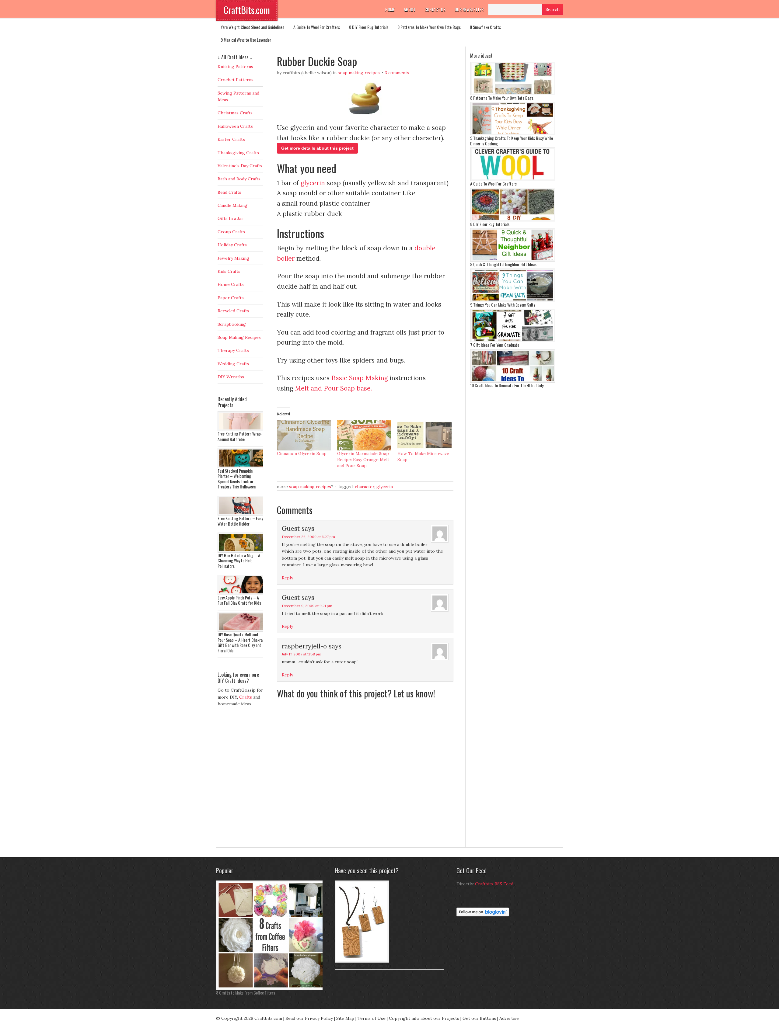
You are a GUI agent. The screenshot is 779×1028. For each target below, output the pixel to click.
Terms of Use (372, 1018)
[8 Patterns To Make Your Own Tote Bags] (512, 93)
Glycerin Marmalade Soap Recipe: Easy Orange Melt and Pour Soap (363, 459)
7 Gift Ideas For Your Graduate (494, 345)
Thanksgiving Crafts (238, 152)
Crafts (245, 697)
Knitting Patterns (235, 66)
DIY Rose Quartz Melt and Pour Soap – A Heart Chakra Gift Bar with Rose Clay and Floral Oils (240, 642)
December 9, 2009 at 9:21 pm (307, 605)
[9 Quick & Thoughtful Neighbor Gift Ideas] (512, 260)
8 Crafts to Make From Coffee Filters (245, 992)
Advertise (509, 1018)
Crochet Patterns (235, 79)
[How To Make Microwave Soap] (424, 435)
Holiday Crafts (232, 245)
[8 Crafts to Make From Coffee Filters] (271, 988)
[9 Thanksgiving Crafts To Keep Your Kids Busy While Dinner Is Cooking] (512, 134)
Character (364, 486)
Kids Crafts (229, 271)
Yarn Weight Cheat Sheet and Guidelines (252, 27)
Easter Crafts (231, 139)
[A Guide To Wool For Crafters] (512, 179)
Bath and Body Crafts (239, 179)
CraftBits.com (247, 10)
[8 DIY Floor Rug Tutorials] (512, 220)
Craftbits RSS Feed (494, 884)
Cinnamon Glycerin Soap (302, 453)
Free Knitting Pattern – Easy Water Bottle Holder (240, 521)
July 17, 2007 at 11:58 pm (301, 654)
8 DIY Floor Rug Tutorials (368, 27)
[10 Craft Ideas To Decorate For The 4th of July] (512, 381)
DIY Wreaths (231, 377)
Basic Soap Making (359, 378)
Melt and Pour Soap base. (334, 388)
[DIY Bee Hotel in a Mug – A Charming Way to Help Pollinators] (242, 551)
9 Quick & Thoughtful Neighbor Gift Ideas (503, 264)
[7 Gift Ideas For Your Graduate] (512, 340)
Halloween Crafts (235, 126)
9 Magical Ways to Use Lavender (246, 39)
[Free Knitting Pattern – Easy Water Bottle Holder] (242, 514)
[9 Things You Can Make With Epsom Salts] (512, 300)
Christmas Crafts (235, 113)
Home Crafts (231, 284)
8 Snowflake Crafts (485, 27)
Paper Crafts (231, 297)
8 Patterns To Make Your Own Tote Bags (429, 27)
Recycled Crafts (233, 311)
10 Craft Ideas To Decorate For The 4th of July (506, 385)
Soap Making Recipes (359, 72)
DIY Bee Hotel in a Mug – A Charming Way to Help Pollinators (239, 560)
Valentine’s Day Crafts (240, 165)
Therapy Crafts (233, 350)
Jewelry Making (233, 258)
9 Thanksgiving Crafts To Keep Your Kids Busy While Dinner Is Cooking (511, 141)
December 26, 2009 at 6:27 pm (308, 536)
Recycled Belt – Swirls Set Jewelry (362, 965)
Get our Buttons (479, 1018)
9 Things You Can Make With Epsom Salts (502, 304)
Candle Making (232, 205)
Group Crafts (231, 231)
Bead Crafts (229, 192)
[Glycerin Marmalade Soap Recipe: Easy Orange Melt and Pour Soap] (364, 435)
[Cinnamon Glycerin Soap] (304, 435)
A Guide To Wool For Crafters (316, 27)
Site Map (345, 1018)
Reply (287, 578)
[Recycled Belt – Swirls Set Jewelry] (362, 961)
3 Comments (397, 72)
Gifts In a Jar (230, 218)
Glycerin (384, 486)
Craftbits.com (268, 1018)
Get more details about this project (317, 148)
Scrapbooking (232, 324)
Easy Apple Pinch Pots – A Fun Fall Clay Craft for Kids (239, 600)
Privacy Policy (319, 1018)
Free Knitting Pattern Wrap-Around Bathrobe (240, 436)
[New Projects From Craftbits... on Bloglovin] (482, 915)
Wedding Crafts (233, 363)
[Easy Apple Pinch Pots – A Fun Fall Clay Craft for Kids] (242, 593)
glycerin (313, 183)
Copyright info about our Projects (424, 1018)
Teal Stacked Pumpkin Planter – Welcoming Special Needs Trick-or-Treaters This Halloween (237, 478)
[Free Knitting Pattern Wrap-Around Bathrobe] (242, 429)
